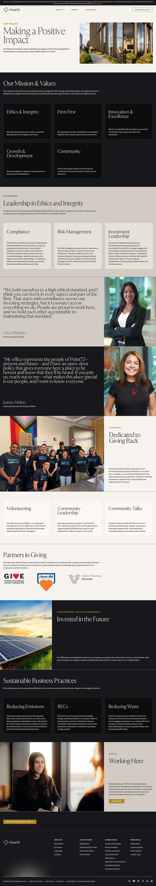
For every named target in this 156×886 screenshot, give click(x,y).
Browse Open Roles (142, 10)
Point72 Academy (111, 847)
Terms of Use (49, 881)
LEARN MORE (116, 801)
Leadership (58, 851)
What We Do (58, 844)
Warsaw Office (85, 854)
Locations (57, 854)
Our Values (58, 847)
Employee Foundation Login (18, 822)
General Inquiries (137, 847)
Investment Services (112, 869)
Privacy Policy (98, 3)
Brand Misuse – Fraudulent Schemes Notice (81, 881)
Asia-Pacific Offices (87, 851)
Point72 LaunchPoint (112, 851)
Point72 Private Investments (115, 862)
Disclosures (60, 881)
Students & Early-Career (88, 847)
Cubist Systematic (111, 854)
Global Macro (110, 858)
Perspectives (91, 10)
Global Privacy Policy (36, 881)
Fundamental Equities (113, 844)
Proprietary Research (112, 865)
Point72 (11, 9)
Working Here (84, 844)
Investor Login (136, 854)
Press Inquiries (136, 851)
